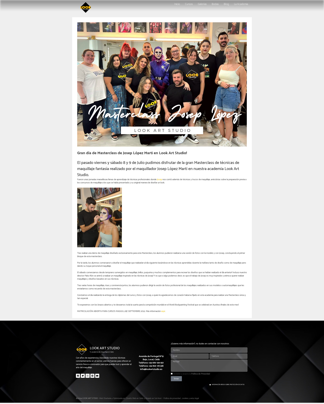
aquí (163, 311)
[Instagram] (88, 376)
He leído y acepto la (191, 374)
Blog (226, 4)
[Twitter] (83, 376)
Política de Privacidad (200, 374)
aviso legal (194, 398)
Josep (159, 179)
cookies (185, 398)
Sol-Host (158, 398)
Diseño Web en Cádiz (134, 398)
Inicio (177, 4)
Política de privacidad (172, 398)
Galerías (202, 4)
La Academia (241, 4)
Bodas (215, 4)
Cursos (189, 4)
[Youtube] (97, 376)
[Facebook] (78, 376)
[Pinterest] (92, 376)
